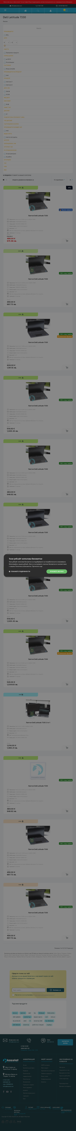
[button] (19, 571)
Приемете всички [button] (57, 571)
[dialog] (38, 565)
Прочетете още (37, 566)
